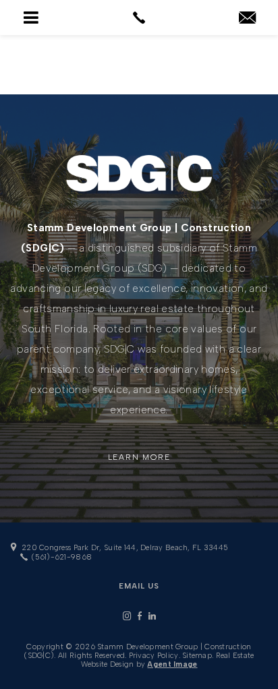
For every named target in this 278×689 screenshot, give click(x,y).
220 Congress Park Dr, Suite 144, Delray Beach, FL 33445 (125, 547)
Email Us (139, 586)
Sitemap (197, 655)
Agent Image (172, 664)
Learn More (139, 457)
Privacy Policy (154, 655)
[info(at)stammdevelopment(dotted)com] (247, 18)
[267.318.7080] (138, 17)
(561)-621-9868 (61, 557)
